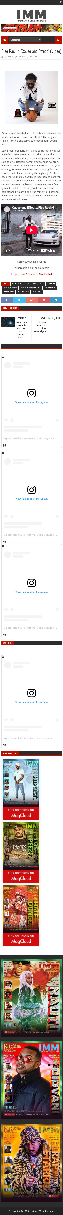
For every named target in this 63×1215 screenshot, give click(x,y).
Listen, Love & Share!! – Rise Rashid (31, 274)
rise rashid (23, 292)
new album (50, 288)
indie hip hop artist (30, 288)
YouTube (37, 292)
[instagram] (60, 2)
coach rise (38, 284)
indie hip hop (10, 288)
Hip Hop (51, 284)
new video (9, 292)
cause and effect (20, 284)
